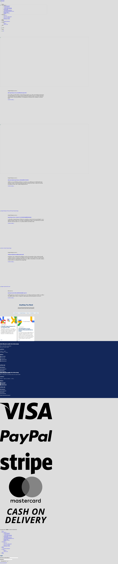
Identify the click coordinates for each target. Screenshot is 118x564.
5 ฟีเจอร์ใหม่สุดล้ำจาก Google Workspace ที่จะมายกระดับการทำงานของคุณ (25, 330)
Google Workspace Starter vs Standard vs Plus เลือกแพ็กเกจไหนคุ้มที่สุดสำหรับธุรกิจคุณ (19, 217)
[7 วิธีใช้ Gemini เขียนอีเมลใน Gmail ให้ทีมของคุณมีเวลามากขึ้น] (5, 248)
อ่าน (1, 339)
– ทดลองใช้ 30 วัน (7, 534)
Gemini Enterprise (7, 540)
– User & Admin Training (8, 535)
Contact (3, 22)
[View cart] (3, 27)
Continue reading (11, 99)
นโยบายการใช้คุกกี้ (7, 545)
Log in (7, 561)
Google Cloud (6, 539)
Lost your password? (3, 562)
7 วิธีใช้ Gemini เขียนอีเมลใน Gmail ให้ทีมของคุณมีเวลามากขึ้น (16, 254)
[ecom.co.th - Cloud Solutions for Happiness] (2, 1)
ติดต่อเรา (5, 23)
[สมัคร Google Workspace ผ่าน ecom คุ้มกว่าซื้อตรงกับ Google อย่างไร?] (44, 86)
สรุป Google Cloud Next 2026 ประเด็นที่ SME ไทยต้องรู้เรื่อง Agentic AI (17, 292)
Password (2, 559)
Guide (3, 20)
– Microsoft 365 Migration (8, 537)
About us (3, 14)
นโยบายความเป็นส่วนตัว (8, 16)
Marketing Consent (7, 546)
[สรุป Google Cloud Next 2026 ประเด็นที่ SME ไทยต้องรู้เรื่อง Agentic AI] (5, 286)
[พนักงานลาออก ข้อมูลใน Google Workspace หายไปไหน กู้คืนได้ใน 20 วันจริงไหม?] (44, 173)
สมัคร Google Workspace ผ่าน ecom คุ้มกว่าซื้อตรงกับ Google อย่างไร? (17, 92)
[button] (3, 29)
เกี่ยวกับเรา (5, 15)
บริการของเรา (4, 532)
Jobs (2, 25)
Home (3, 4)
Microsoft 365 (6, 536)
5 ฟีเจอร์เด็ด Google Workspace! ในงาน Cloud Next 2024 (8, 327)
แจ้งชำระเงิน (6, 24)
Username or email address (4, 557)
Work (3, 19)
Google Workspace (7, 21)
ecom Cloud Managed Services (9, 538)
